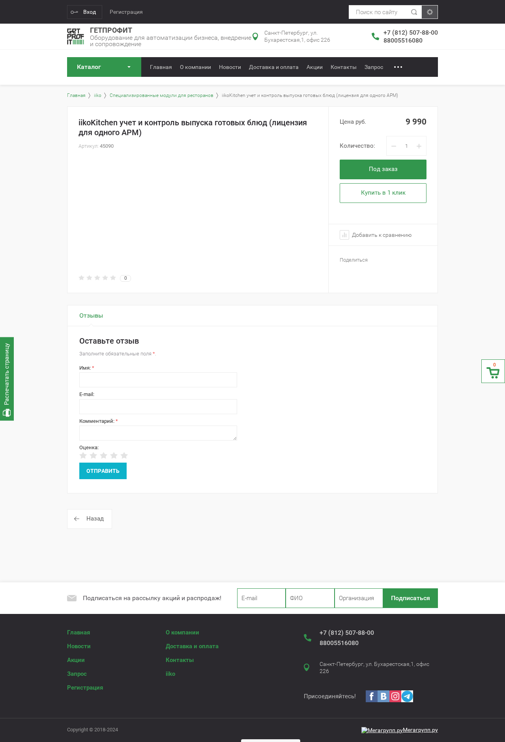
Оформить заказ (493, 371)
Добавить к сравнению (381, 235)
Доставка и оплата (274, 67)
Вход (89, 12)
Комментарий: (98, 421)
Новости (230, 67)
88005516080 (403, 40)
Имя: (86, 368)
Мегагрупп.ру (420, 730)
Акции (315, 67)
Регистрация (126, 12)
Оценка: (89, 447)
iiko (170, 673)
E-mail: (86, 394)
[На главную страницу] (75, 36)
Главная (161, 67)
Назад (95, 518)
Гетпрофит (111, 30)
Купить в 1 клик (383, 192)
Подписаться (410, 598)
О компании (195, 67)
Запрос (374, 67)
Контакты (344, 67)
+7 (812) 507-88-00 (410, 32)
